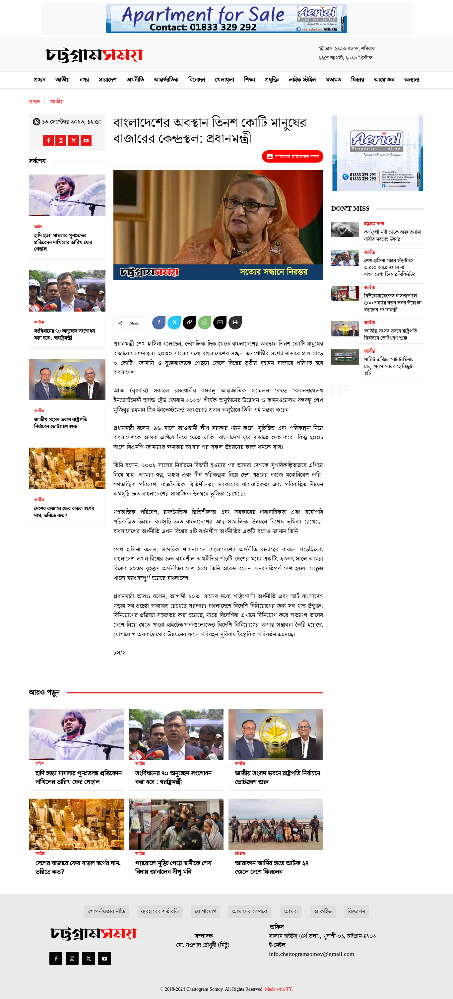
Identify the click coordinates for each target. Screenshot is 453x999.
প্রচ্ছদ (34, 102)
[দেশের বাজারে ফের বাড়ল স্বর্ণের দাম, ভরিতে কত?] (67, 468)
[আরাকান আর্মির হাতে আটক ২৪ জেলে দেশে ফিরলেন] (275, 821)
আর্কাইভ (323, 911)
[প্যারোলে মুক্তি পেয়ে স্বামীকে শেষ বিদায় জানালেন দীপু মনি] (176, 821)
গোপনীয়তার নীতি (106, 911)
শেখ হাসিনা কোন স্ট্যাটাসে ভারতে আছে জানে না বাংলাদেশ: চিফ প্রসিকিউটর (390, 267)
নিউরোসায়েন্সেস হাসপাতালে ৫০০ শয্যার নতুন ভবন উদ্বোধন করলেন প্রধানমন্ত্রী (392, 303)
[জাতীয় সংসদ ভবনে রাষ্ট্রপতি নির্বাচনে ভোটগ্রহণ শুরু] (67, 380)
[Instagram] (60, 140)
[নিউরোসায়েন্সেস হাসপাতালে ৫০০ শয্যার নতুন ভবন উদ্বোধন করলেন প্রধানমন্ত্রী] (345, 293)
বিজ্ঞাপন (356, 911)
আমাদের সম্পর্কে (250, 911)
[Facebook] (48, 140)
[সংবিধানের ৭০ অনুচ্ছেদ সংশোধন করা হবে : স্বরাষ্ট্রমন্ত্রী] (67, 291)
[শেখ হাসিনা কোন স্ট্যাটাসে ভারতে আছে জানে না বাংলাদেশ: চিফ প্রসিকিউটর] (345, 258)
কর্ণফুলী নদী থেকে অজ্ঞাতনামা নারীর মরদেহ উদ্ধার (392, 236)
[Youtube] (86, 140)
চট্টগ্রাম (240, 854)
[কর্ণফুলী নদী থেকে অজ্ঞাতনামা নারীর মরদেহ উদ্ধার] (345, 230)
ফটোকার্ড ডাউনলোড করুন (297, 156)
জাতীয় (57, 102)
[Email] (220, 322)
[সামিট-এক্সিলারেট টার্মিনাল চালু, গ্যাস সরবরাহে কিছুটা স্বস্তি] (345, 357)
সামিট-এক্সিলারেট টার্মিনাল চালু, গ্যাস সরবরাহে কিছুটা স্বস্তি (389, 366)
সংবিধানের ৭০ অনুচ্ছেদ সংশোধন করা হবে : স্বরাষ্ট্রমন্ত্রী (64, 334)
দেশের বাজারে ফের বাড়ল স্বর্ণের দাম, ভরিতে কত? (64, 512)
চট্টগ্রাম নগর (374, 224)
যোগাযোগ (205, 911)
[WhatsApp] (204, 322)
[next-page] (346, 390)
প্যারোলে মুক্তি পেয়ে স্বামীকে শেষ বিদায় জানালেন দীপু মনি (173, 868)
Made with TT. (279, 989)
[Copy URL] (189, 322)
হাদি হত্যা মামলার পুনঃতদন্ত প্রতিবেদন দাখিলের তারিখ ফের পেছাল (63, 242)
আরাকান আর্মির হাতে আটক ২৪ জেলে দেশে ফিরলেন (271, 868)
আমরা (291, 911)
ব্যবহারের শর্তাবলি (160, 911)
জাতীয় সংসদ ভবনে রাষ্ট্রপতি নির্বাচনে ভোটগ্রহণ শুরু (60, 423)
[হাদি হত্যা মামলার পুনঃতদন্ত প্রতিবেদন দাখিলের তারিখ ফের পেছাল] (67, 195)
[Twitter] (73, 140)
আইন (38, 227)
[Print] (235, 322)
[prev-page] (335, 390)
